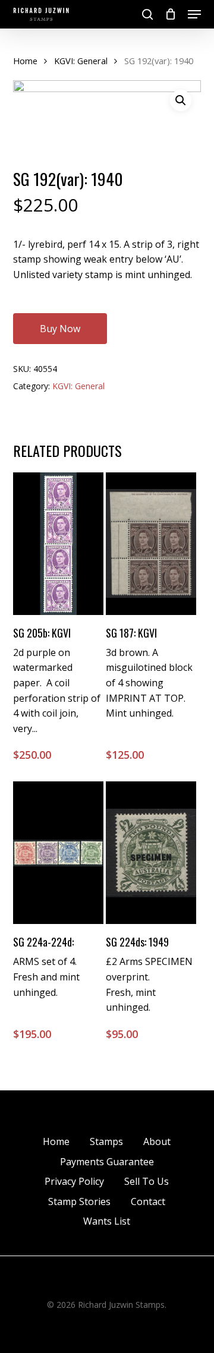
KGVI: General (81, 61)
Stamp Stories (79, 1201)
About (157, 1141)
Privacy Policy (74, 1181)
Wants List (106, 1221)
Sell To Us (146, 1181)
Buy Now (60, 328)
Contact (148, 1201)
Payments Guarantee (107, 1161)
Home (25, 61)
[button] (194, 14)
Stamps (106, 1141)
